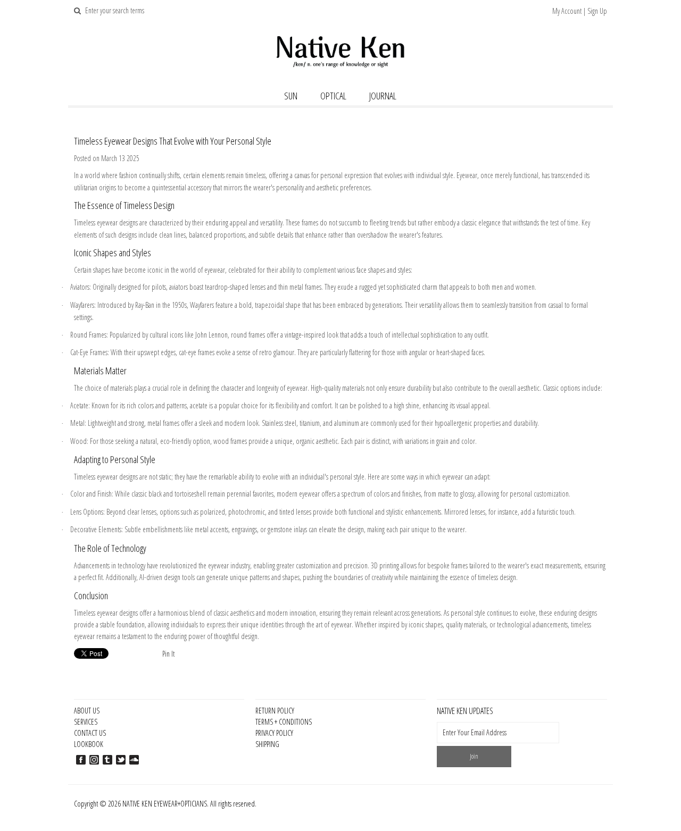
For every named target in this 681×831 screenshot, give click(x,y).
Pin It (168, 654)
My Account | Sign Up (579, 11)
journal (382, 95)
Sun (290, 95)
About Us (86, 711)
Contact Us (90, 733)
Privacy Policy (274, 733)
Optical (333, 95)
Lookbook (88, 744)
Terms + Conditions (283, 722)
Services (85, 722)
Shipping (267, 744)
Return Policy (274, 711)
